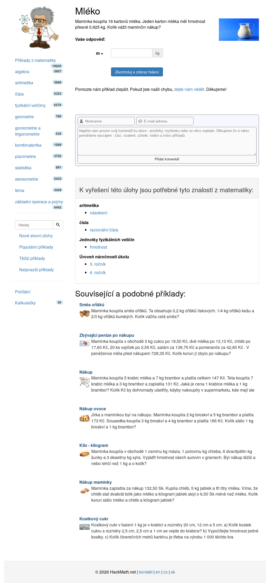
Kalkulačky (38, 303)
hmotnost (98, 247)
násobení (98, 213)
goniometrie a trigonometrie (38, 131)
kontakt (145, 572)
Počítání (22, 292)
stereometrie (38, 179)
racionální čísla (104, 230)
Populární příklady (36, 247)
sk (173, 572)
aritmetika (38, 83)
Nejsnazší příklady (36, 269)
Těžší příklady (32, 258)
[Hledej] (58, 224)
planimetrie (38, 156)
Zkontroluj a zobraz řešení (137, 72)
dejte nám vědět (189, 89)
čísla (38, 94)
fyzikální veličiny (38, 105)
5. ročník (98, 264)
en (158, 572)
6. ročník (98, 272)
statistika (38, 168)
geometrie (38, 116)
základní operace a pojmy (39, 203)
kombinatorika (38, 145)
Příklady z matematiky (38, 61)
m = (99, 53)
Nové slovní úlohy (36, 236)
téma (38, 190)
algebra (38, 71)
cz (165, 572)
